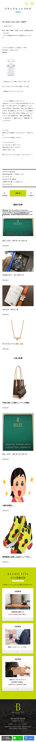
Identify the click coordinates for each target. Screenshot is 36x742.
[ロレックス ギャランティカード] (18, 432)
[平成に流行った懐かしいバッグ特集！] (18, 380)
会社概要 (10, 724)
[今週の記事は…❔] (18, 483)
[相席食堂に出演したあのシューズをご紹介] (18, 535)
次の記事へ (31, 194)
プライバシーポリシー (23, 724)
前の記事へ (5, 194)
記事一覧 (18, 193)
